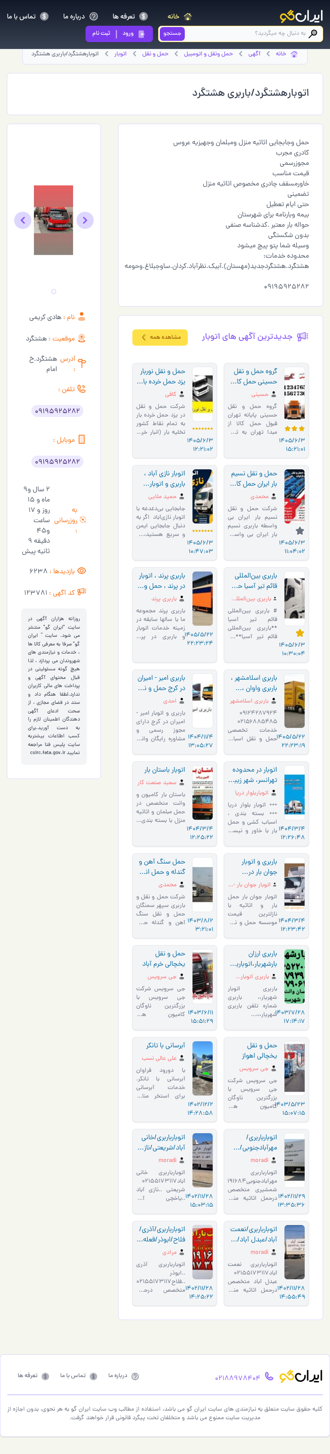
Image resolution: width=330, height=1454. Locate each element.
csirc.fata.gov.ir (47, 753)
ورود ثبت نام (113, 33)
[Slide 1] (53, 291)
